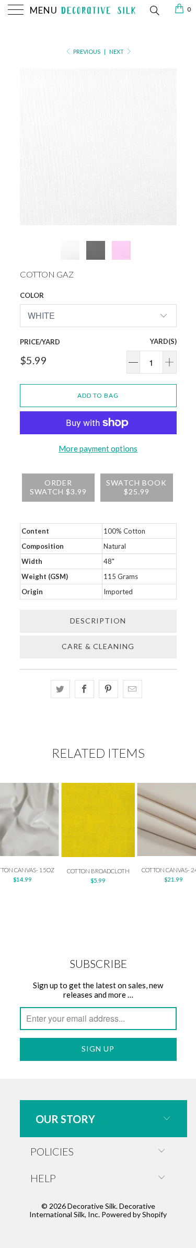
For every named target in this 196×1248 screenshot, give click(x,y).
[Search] (153, 9)
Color (32, 295)
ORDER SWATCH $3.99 (58, 487)
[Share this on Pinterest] (108, 689)
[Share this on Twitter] (60, 689)
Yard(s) (163, 341)
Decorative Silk (91, 1205)
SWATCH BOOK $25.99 (136, 487)
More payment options (98, 448)
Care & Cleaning (98, 646)
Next (117, 51)
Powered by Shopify (134, 1214)
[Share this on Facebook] (84, 689)
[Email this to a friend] (132, 689)
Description (98, 620)
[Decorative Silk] (98, 10)
